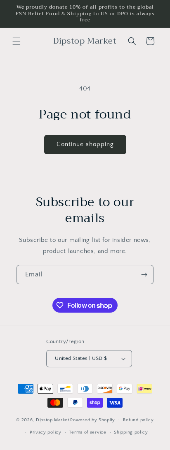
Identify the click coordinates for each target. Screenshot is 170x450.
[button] (16, 41)
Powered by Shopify (92, 419)
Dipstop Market (52, 419)
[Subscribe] (144, 274)
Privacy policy (45, 432)
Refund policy (138, 420)
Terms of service (87, 432)
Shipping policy (131, 432)
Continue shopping (85, 144)
